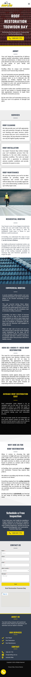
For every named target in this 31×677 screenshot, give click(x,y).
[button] (29, 4)
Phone (3, 556)
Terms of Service (19, 667)
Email (3, 562)
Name (3, 550)
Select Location (5, 568)
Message (4, 573)
